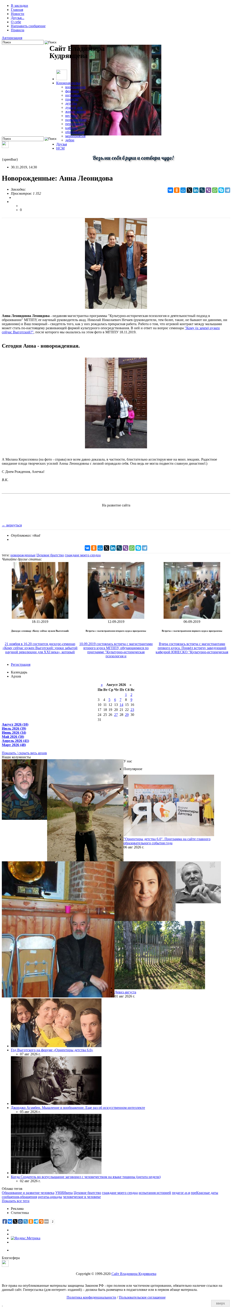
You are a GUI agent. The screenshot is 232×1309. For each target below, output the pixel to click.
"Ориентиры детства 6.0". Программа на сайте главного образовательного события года (166, 841)
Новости (17, 14)
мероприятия (75, 136)
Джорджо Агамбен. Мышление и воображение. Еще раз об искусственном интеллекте (78, 1108)
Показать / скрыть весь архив (24, 753)
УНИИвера (64, 1193)
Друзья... (17, 18)
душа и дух (73, 107)
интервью (72, 95)
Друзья (61, 144)
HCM (60, 148)
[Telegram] (227, 190)
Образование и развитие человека (28, 1193)
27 (116, 715)
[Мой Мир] (183, 190)
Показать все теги (15, 1201)
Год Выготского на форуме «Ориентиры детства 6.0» (52, 1050)
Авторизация (12, 38)
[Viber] (208, 190)
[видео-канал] (5, 147)
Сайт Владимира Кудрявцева (133, 1274)
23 (132, 710)
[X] (189, 190)
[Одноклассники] (176, 190)
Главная (17, 10)
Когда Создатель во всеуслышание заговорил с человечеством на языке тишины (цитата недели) (86, 1177)
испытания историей (155, 1193)
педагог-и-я (181, 1193)
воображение (75, 87)
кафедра (71, 128)
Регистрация (20, 664)
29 (127, 715)
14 (121, 705)
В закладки (19, 5)
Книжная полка (68, 83)
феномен (72, 91)
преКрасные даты (204, 1193)
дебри (69, 140)
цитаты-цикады (50, 1197)
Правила (17, 30)
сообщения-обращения (19, 1197)
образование (75, 132)
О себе (16, 22)
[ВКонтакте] (170, 190)
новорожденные (23, 555)
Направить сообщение (28, 26)
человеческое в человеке (82, 1197)
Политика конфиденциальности (91, 1297)
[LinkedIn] (195, 190)
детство (71, 103)
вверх (220, 1303)
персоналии (74, 124)
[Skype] (221, 190)
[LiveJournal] (202, 190)
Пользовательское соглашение (142, 1297)
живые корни (75, 111)
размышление (76, 120)
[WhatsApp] (215, 190)
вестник (71, 116)
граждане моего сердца (83, 555)
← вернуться (12, 525)
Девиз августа (125, 992)
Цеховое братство (50, 555)
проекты (71, 99)
